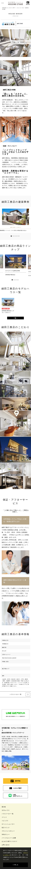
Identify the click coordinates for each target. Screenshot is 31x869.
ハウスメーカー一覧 (19, 7)
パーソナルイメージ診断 (9, 838)
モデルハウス (5, 810)
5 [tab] (18, 236)
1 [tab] (11, 236)
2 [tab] (13, 236)
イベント (4, 817)
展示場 (4, 807)
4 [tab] (16, 236)
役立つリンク (5, 827)
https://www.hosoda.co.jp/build (9, 658)
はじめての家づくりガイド (9, 841)
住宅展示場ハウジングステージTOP (8, 7)
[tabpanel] (15, 265)
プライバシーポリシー (8, 831)
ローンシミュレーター (8, 824)
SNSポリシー (6, 834)
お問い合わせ (5, 845)
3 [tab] (15, 236)
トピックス (5, 820)
